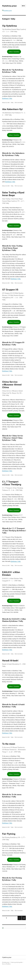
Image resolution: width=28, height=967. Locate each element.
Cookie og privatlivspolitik (16, 962)
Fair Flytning (8, 833)
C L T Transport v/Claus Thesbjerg (11, 483)
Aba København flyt (12, 109)
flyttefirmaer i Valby (7, 98)
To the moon (8, 743)
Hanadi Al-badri (10, 660)
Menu (23, 6)
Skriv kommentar (18, 102)
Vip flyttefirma (9, 25)
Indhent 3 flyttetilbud (14, 51)
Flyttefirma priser (9, 5)
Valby (12, 102)
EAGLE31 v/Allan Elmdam (11, 573)
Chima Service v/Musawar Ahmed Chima (11, 384)
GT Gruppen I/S (10, 289)
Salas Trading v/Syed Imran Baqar (13, 194)
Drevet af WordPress (6, 964)
